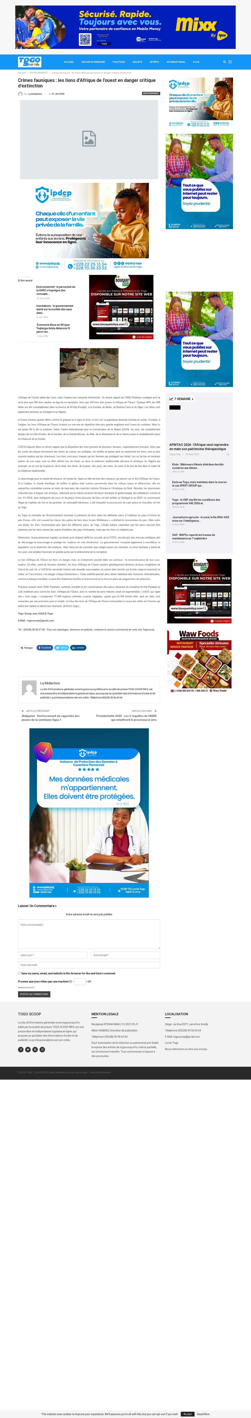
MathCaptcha (30, 987)
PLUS (196, 62)
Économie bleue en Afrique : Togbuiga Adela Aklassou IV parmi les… (53, 328)
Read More (203, 1414)
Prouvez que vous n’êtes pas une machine (43, 981)
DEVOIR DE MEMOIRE (93, 62)
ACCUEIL (69, 62)
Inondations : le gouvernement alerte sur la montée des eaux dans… (54, 309)
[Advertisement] (89, 663)
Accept (188, 1414)
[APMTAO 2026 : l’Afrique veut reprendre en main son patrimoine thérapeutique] (199, 422)
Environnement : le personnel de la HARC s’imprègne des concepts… (55, 290)
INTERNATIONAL (176, 62)
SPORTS (154, 62)
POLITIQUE (119, 62)
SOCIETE (137, 62)
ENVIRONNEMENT (151, 93)
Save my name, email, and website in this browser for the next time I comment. (68, 973)
